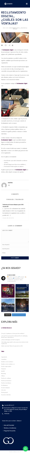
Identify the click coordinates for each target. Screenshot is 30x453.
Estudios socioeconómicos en (8, 364)
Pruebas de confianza (6, 378)
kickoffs (3, 371)
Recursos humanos (5, 387)
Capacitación (4, 357)
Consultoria (3, 359)
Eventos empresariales (6, 366)
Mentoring (3, 373)
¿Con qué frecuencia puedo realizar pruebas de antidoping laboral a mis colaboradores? (14, 336)
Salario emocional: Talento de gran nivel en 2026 (12, 346)
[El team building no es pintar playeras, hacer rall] (22, 291)
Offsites (3, 376)
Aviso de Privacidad (9, 425)
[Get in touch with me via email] (9, 185)
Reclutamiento (4, 385)
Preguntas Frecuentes (9, 431)
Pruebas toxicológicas (6, 383)
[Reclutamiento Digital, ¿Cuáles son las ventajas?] (15, 37)
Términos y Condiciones (10, 428)
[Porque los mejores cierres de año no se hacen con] (22, 305)
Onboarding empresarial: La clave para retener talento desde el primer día (14, 343)
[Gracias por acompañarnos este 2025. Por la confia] (8, 291)
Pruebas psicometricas (6, 380)
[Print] (13, 45)
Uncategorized (4, 392)
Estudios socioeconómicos (7, 361)
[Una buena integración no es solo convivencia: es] (8, 305)
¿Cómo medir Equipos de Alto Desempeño (10, 339)
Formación (3, 369)
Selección (3, 390)
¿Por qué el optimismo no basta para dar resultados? (12, 333)
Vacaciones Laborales (6, 395)
